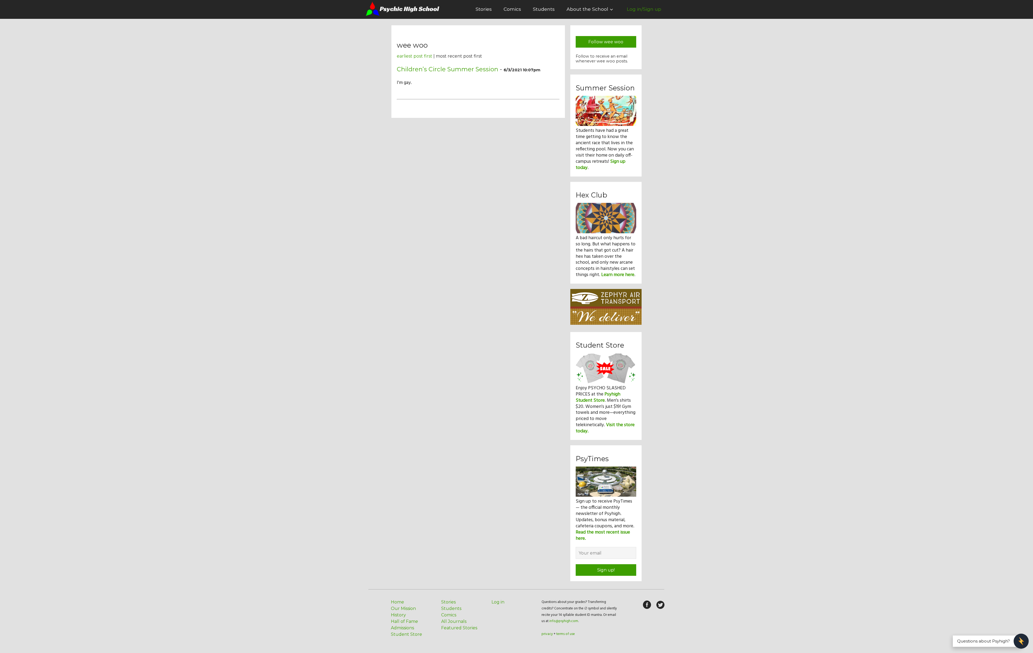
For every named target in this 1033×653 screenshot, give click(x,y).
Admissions (402, 627)
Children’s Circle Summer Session (447, 69)
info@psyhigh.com (563, 621)
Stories (484, 9)
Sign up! (606, 570)
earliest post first (414, 56)
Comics (512, 9)
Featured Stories (459, 627)
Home (397, 602)
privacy (547, 634)
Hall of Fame (404, 621)
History (398, 614)
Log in (497, 602)
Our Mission (403, 608)
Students (544, 9)
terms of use (565, 634)
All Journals (453, 621)
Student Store (406, 634)
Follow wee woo (605, 41)
